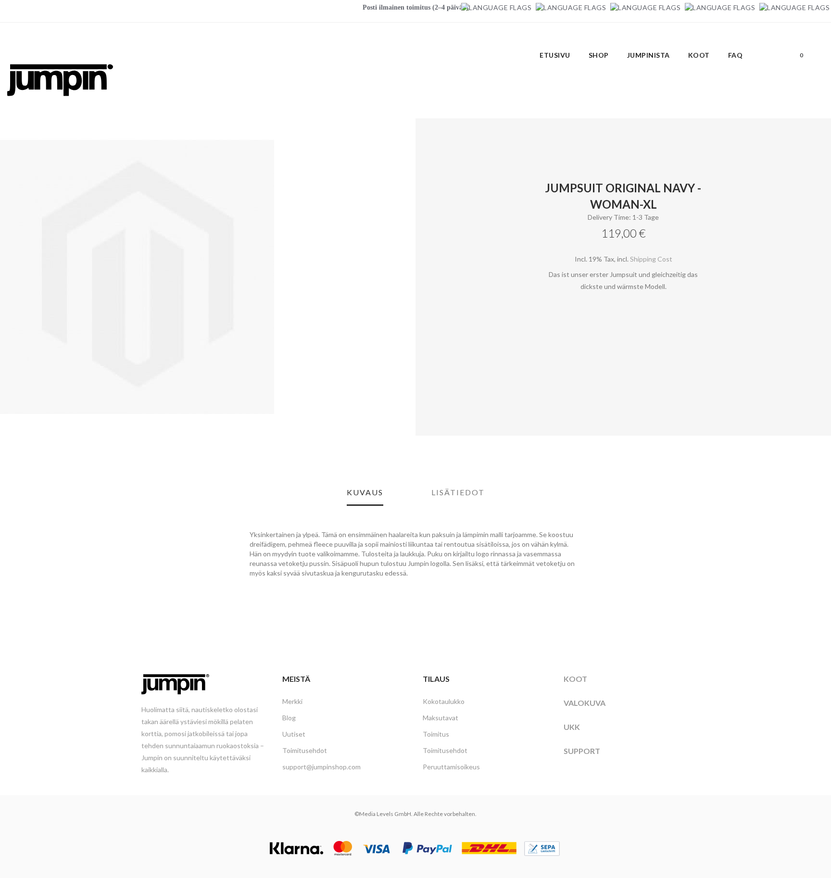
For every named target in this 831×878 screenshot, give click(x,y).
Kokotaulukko (444, 701)
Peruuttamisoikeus (451, 767)
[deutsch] (496, 7)
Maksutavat (440, 718)
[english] (570, 7)
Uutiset (293, 734)
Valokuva (584, 702)
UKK (572, 726)
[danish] (645, 7)
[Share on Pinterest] (447, 377)
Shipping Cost (651, 259)
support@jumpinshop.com (321, 767)
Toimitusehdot (304, 750)
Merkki (292, 701)
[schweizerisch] (794, 7)
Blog (289, 718)
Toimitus (436, 734)
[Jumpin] (60, 106)
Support (582, 750)
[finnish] (719, 7)
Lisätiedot (458, 492)
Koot (575, 678)
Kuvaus (365, 492)
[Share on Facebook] (425, 377)
